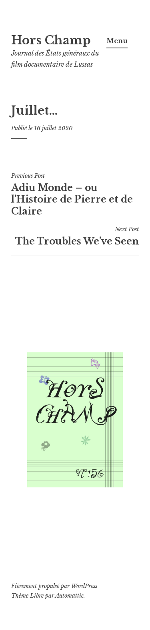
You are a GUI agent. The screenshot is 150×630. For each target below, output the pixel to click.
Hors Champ (51, 40)
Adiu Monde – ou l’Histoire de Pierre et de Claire (72, 194)
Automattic (69, 595)
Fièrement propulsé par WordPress (54, 586)
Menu (117, 41)
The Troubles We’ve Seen (77, 236)
